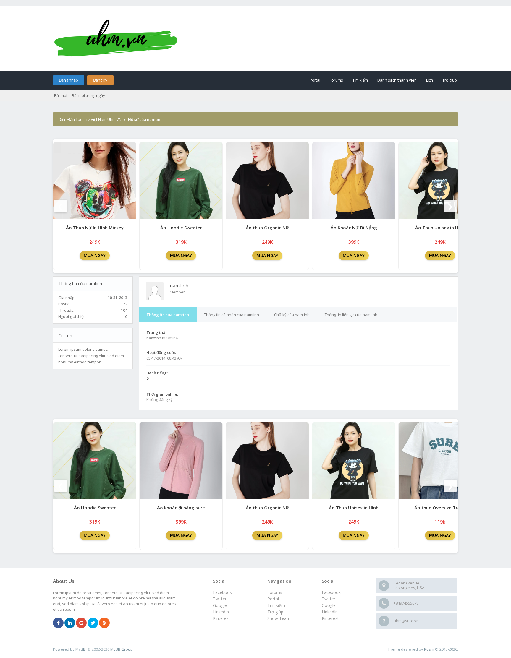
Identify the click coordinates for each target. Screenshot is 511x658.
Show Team (278, 618)
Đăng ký (100, 80)
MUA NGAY (95, 255)
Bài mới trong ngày (88, 95)
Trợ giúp (449, 80)
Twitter (328, 599)
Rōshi (429, 649)
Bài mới (60, 95)
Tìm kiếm (360, 80)
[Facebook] (58, 623)
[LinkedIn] (69, 623)
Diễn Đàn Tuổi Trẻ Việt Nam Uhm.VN (90, 119)
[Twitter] (93, 623)
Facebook (331, 592)
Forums (336, 80)
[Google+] (81, 623)
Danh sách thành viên (397, 80)
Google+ (330, 605)
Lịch (429, 80)
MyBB (80, 649)
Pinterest (330, 618)
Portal (315, 80)
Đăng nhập (68, 80)
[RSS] (104, 623)
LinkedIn (330, 612)
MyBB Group (121, 649)
